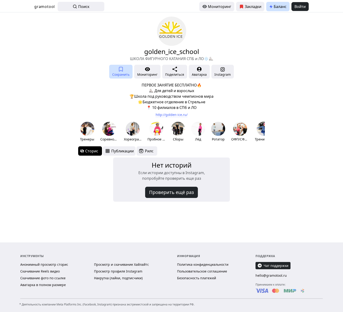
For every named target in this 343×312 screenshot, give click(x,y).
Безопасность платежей (196, 278)
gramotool (44, 6)
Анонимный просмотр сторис (44, 264)
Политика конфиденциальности (202, 264)
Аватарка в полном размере (43, 285)
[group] (87, 132)
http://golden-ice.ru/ (172, 114)
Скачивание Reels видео (40, 271)
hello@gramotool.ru (271, 275)
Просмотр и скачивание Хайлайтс (121, 264)
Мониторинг (219, 6)
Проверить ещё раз (171, 192)
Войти (300, 6)
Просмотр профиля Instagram (118, 271)
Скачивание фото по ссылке (43, 278)
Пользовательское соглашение (202, 271)
